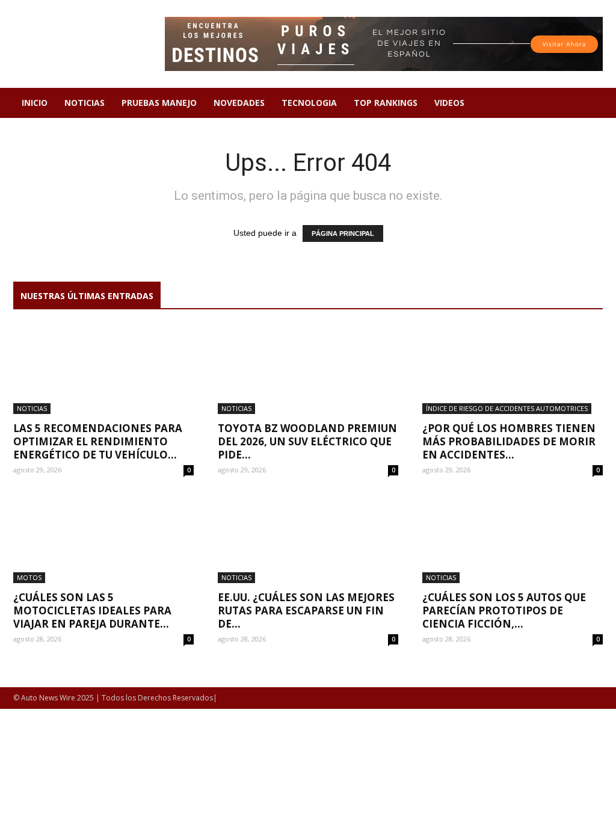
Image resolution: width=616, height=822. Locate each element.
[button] (588, 104)
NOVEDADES (239, 102)
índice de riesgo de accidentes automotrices (507, 408)
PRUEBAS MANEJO (159, 102)
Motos (29, 577)
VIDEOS (449, 102)
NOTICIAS (84, 102)
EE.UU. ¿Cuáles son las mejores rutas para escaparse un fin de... (306, 610)
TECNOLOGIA (309, 102)
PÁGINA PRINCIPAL (343, 233)
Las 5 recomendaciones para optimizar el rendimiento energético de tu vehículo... (97, 441)
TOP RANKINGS (385, 102)
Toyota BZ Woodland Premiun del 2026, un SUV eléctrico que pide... (307, 441)
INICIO (35, 102)
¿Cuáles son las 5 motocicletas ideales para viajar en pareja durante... (92, 610)
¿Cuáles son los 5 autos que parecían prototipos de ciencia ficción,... (504, 610)
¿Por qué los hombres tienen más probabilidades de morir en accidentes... (509, 441)
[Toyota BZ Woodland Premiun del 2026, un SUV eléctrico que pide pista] (308, 369)
